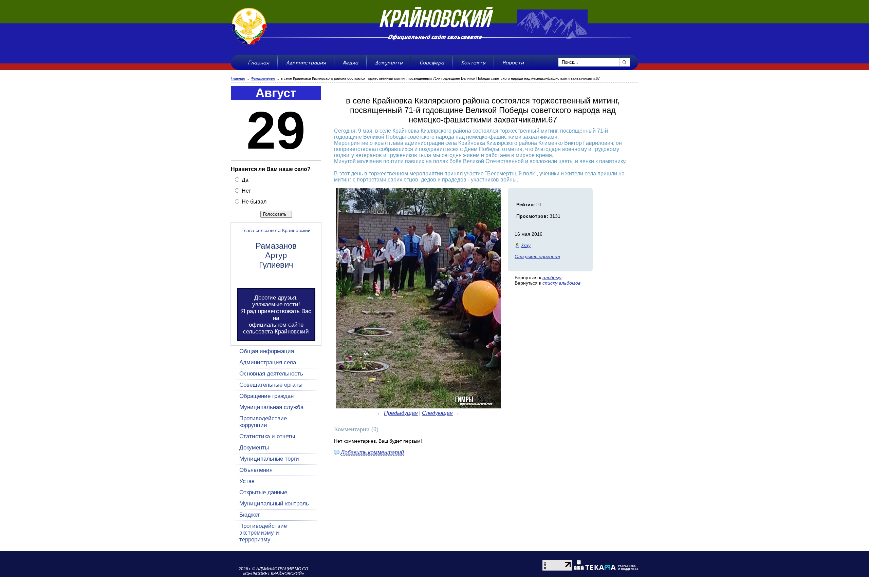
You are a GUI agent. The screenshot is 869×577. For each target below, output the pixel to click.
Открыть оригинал (537, 256)
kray (526, 245)
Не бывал (253, 202)
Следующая (437, 413)
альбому (551, 277)
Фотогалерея (263, 78)
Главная (238, 78)
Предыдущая (401, 413)
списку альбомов (561, 283)
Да (244, 180)
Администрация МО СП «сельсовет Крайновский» (275, 571)
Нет (245, 191)
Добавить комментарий (372, 452)
